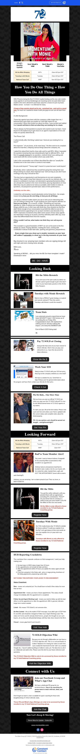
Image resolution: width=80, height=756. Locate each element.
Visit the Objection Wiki (40, 663)
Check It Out (40, 387)
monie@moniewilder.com (36, 745)
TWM (47, 66)
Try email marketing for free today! (40, 753)
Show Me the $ (40, 359)
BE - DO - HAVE (40, 261)
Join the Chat (40, 709)
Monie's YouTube (60, 65)
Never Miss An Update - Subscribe (40, 720)
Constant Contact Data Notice (44, 743)
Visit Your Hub (40, 627)
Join (37, 678)
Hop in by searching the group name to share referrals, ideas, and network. (49, 689)
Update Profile (32, 743)
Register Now (40, 515)
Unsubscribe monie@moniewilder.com (40, 741)
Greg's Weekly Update (19, 65)
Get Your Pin (40, 427)
